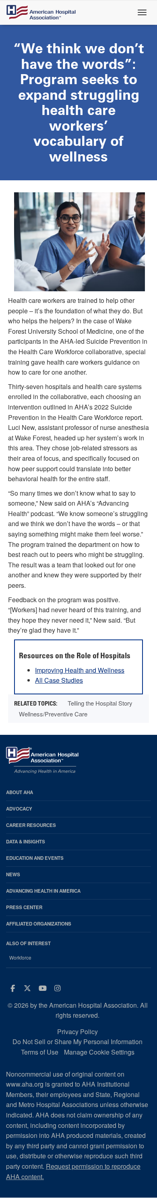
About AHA (19, 792)
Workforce (20, 957)
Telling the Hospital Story (100, 703)
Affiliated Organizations (38, 923)
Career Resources (31, 825)
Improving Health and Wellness (79, 670)
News (13, 874)
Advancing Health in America (43, 890)
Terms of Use (39, 1052)
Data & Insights (25, 841)
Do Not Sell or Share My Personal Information (77, 1041)
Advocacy (19, 808)
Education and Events (35, 858)
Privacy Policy (77, 1031)
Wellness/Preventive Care (53, 714)
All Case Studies (59, 680)
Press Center (24, 907)
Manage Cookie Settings (99, 1052)
